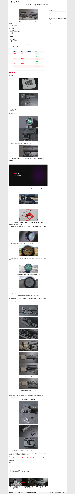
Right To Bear (15, 53)
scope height (26, 158)
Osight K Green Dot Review (41, 486)
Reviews (39, 5)
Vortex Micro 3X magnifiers (25, 393)
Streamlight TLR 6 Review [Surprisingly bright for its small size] (28, 487)
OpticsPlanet (15, 56)
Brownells (14, 63)
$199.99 (28, 56)
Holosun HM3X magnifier (13, 107)
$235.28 (22, 56)
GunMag (14, 58)
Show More (12, 72)
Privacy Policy (56, 492)
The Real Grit (15, 61)
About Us (51, 492)
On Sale (17, 46)
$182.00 (22, 53)
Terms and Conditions (62, 492)
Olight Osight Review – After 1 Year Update (15, 487)
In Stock (12, 46)
